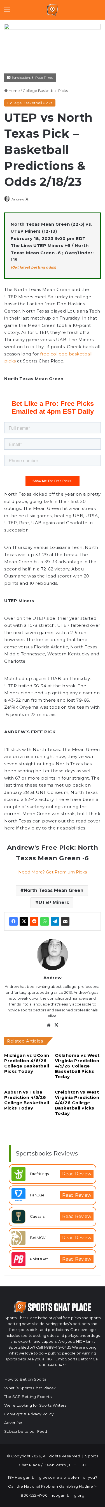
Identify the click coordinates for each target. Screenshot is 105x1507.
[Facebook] (13, 921)
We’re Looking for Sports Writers (35, 1405)
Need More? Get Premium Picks (52, 872)
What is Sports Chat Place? (30, 1388)
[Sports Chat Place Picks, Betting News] (52, 10)
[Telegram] (55, 921)
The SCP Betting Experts (28, 1396)
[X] (24, 921)
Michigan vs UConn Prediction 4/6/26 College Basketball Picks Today (26, 1063)
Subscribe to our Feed (25, 1431)
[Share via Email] (65, 921)
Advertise (13, 1422)
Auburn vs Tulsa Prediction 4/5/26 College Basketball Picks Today (26, 1100)
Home (14, 90)
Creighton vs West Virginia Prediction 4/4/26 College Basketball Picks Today (77, 1102)
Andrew (17, 199)
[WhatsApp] (44, 921)
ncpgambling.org (68, 1495)
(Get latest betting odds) (33, 267)
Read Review (76, 1174)
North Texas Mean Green (53, 890)
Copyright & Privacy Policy (28, 1414)
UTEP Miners (54, 902)
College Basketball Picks (45, 90)
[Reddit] (34, 921)
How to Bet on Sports (25, 1379)
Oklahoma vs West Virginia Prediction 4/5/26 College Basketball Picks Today (77, 1066)
